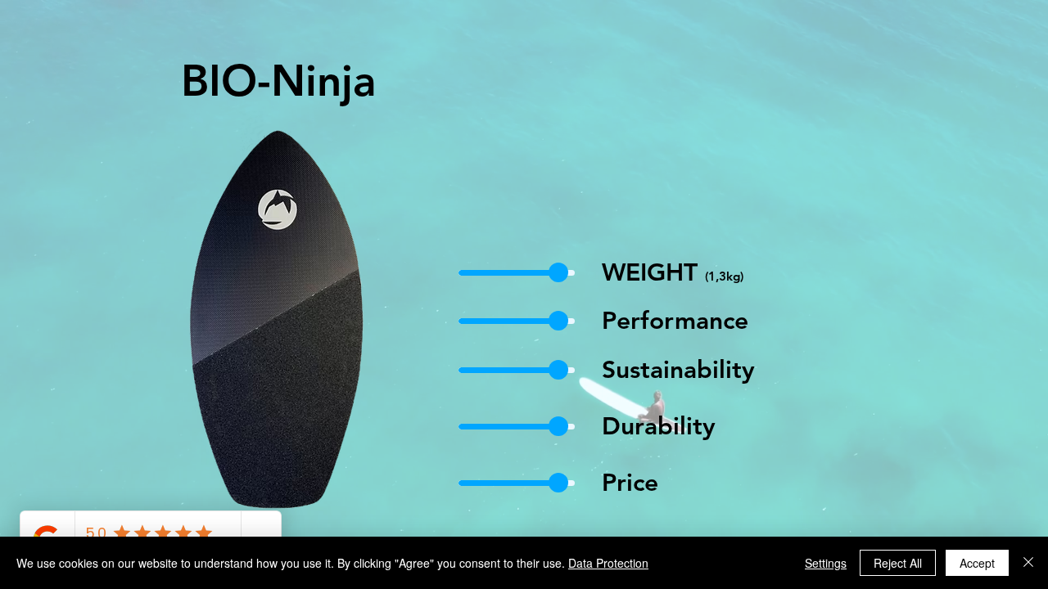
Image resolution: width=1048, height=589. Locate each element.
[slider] (558, 272)
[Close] (1028, 563)
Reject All (898, 563)
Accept (977, 563)
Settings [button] (826, 563)
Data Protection (608, 563)
